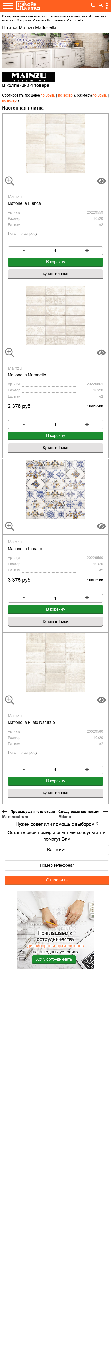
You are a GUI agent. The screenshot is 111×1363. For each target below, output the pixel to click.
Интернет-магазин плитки (23, 16)
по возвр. (66, 95)
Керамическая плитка (67, 16)
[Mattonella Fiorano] (56, 489)
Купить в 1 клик (55, 273)
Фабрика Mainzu (30, 20)
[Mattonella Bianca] (56, 143)
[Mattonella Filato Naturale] (56, 662)
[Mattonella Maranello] (56, 315)
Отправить (57, 880)
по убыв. (48, 95)
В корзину (55, 262)
